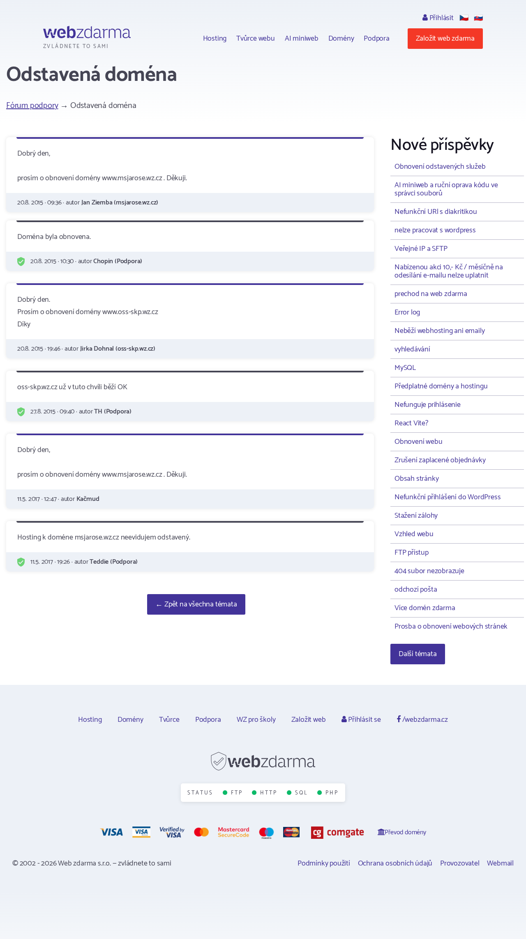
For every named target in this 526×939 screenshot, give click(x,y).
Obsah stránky (416, 479)
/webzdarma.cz (424, 720)
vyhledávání (412, 349)
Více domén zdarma (424, 608)
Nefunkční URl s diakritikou (435, 212)
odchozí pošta (415, 589)
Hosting (215, 38)
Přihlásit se (363, 720)
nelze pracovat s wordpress (435, 230)
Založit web (308, 720)
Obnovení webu (418, 442)
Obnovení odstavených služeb (440, 167)
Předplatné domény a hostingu (440, 386)
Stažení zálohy (416, 516)
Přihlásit (441, 18)
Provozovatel (460, 863)
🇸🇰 (478, 18)
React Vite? (411, 423)
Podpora (377, 38)
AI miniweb (301, 38)
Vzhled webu (414, 534)
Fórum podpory (32, 105)
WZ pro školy (256, 720)
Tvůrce (169, 720)
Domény (341, 38)
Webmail (500, 863)
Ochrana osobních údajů (395, 863)
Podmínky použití (324, 863)
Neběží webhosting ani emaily (439, 331)
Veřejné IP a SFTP (421, 249)
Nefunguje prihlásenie (427, 405)
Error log (407, 312)
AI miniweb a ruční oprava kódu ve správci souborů (446, 189)
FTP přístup (411, 552)
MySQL (405, 368)
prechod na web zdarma (430, 294)
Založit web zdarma (445, 38)
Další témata (418, 654)
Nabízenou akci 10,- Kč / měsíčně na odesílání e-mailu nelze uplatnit (448, 271)
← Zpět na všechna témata (196, 604)
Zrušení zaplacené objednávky (439, 460)
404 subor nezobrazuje (429, 571)
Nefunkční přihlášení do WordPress (447, 497)
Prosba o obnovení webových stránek (451, 626)
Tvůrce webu (255, 38)
